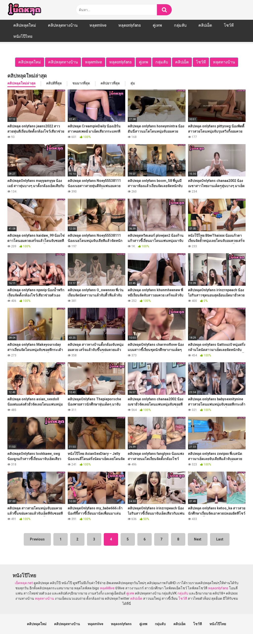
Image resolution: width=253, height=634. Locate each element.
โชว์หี (229, 25)
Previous (37, 539)
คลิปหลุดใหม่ (24, 25)
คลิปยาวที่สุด (110, 83)
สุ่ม (132, 83)
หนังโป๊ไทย (22, 36)
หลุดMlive (107, 588)
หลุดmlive (97, 25)
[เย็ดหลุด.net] (24, 10)
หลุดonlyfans (129, 25)
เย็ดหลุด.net (24, 583)
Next (197, 539)
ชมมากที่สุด (81, 83)
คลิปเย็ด (205, 25)
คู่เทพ (157, 25)
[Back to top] (236, 619)
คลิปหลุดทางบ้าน (63, 25)
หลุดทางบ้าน (44, 598)
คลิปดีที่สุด (54, 83)
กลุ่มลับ (180, 25)
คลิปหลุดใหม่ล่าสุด (21, 83)
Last (219, 539)
